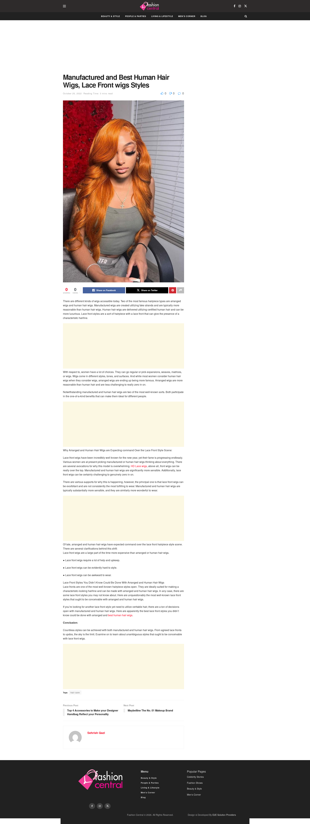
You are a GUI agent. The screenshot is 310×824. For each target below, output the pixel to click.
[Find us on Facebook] (234, 6)
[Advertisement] (123, 49)
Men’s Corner (186, 16)
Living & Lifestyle (162, 16)
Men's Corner (194, 794)
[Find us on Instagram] (239, 6)
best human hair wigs (120, 615)
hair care (75, 692)
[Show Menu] (64, 6)
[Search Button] (246, 16)
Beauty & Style (110, 16)
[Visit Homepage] (149, 6)
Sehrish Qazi (96, 733)
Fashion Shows (195, 782)
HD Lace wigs (139, 466)
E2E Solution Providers (224, 814)
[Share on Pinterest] (172, 290)
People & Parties (135, 16)
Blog (204, 16)
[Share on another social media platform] (180, 290)
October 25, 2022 (72, 93)
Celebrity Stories (195, 776)
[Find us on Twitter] (245, 6)
